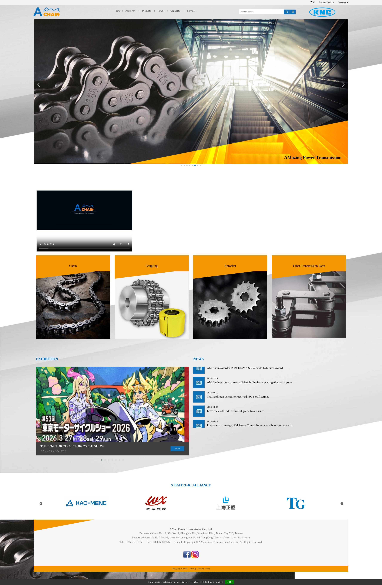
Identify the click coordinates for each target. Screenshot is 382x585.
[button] (73, 297)
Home (117, 11)
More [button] (177, 449)
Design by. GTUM (179, 569)
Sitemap (193, 569)
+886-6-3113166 (134, 541)
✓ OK (229, 582)
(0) (314, 2)
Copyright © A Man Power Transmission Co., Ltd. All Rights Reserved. (223, 541)
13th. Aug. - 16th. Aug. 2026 (57, 451)
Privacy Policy (204, 569)
